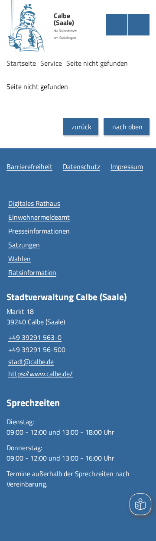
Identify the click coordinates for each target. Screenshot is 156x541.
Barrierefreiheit (29, 166)
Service (51, 63)
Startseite (21, 63)
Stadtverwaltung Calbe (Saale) (66, 297)
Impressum (126, 166)
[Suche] (116, 24)
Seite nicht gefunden (97, 63)
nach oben (127, 127)
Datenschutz (81, 166)
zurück (81, 127)
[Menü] (139, 24)
